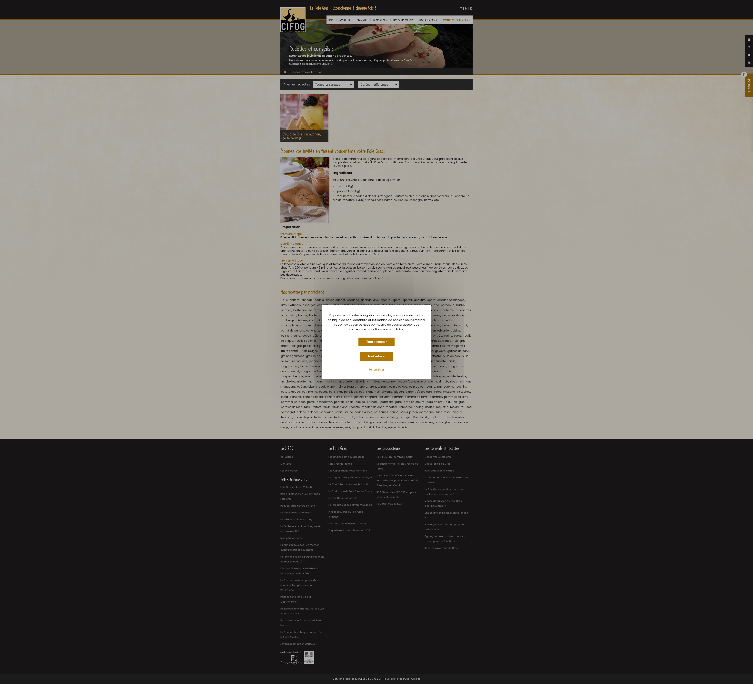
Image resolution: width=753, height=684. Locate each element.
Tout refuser (376, 356)
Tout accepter (376, 341)
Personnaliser (376, 369)
